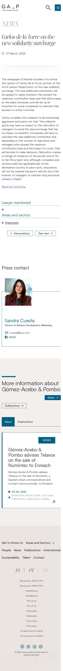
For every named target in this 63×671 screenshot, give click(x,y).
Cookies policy (31, 611)
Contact (39, 557)
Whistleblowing (32, 591)
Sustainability (10, 557)
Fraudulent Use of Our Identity (31, 631)
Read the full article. (14, 186)
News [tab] (8, 421)
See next (43, 233)
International (52, 550)
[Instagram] (28, 647)
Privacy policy (31, 621)
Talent (26, 557)
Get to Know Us (12, 543)
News (51, 397)
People (6, 550)
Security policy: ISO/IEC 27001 (31, 581)
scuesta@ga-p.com (20, 333)
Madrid (12, 337)
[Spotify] (34, 647)
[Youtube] (41, 647)
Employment (12, 222)
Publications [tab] (25, 421)
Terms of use (31, 601)
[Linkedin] (22, 647)
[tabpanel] (31, 470)
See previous (22, 233)
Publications (12, 405)
